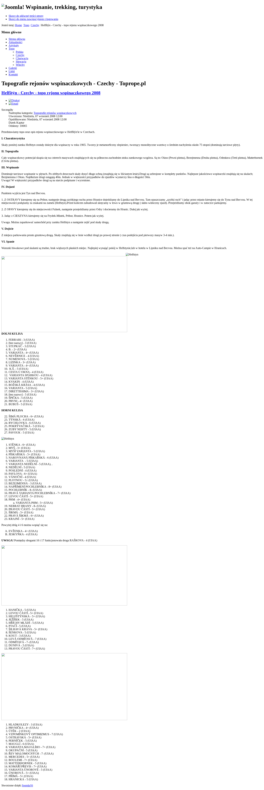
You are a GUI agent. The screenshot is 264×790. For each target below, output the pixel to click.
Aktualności (15, 42)
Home (18, 25)
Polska (19, 51)
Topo (26, 25)
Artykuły (14, 45)
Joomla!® (27, 785)
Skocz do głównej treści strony (26, 15)
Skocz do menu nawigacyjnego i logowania (33, 19)
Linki (12, 71)
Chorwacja (22, 58)
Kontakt (13, 74)
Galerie (13, 68)
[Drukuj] (14, 100)
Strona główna (17, 38)
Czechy (35, 25)
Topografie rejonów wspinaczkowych (55, 112)
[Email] (13, 103)
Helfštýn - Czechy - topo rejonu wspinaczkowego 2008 (50, 92)
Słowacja (21, 61)
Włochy (20, 64)
